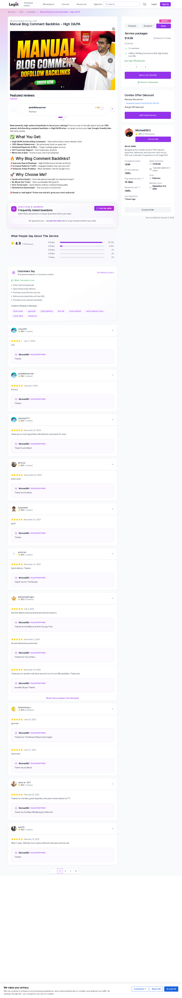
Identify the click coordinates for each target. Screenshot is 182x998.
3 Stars (51, 250)
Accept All (171, 989)
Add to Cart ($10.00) (148, 75)
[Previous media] (14, 60)
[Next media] (110, 60)
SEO (21, 12)
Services (11, 12)
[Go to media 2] (63, 86)
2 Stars (51, 253)
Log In (154, 4)
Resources (81, 4)
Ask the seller (105, 208)
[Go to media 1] (61, 86)
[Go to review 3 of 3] (66, 117)
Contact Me (153, 139)
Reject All (156, 989)
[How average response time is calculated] (143, 178)
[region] (62, 111)
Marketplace (48, 4)
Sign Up (165, 4)
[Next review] (112, 109)
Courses (65, 4)
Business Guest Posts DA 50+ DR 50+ (142, 103)
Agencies (98, 4)
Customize (139, 989)
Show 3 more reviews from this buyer (62, 698)
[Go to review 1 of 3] (60, 117)
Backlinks (32, 12)
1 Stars (51, 257)
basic (163, 26)
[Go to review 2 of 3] (64, 117)
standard (148, 26)
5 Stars (51, 242)
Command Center (28, 4)
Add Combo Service (147, 115)
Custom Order (148, 210)
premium (132, 26)
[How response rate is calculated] (139, 187)
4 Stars (51, 246)
